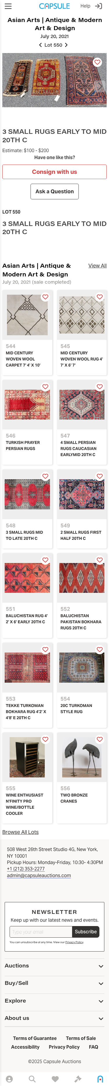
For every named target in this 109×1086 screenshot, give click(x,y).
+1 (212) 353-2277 (26, 869)
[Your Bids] (77, 1079)
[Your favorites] (55, 1079)
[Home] (100, 1079)
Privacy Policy (74, 942)
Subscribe (86, 932)
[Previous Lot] (40, 45)
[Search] (32, 1079)
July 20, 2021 (54, 36)
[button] (8, 6)
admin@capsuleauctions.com (39, 875)
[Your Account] (9, 1079)
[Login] (99, 6)
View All (97, 265)
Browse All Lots (20, 832)
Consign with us (54, 171)
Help (85, 6)
